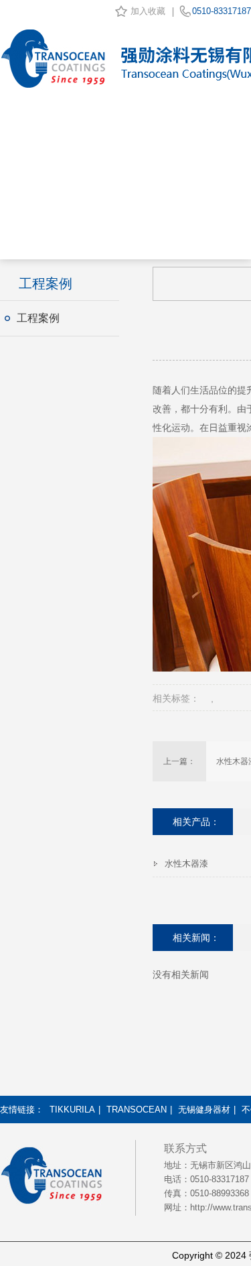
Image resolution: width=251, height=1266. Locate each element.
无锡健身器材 (204, 1109)
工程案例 (38, 318)
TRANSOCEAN (136, 1109)
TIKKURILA (72, 1109)
